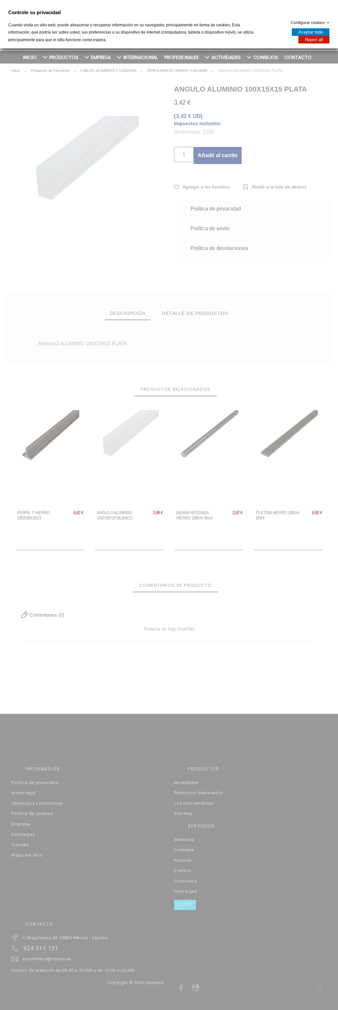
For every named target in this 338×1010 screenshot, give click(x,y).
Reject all (314, 39)
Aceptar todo (310, 32)
